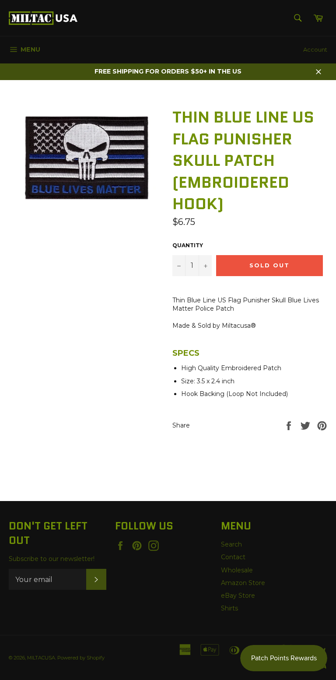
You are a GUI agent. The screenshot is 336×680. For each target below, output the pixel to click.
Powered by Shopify (81, 658)
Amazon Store (243, 583)
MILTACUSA (41, 658)
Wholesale (237, 570)
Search (231, 544)
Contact (233, 557)
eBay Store (238, 595)
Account (315, 49)
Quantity (187, 245)
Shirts (229, 608)
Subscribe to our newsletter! (51, 559)
